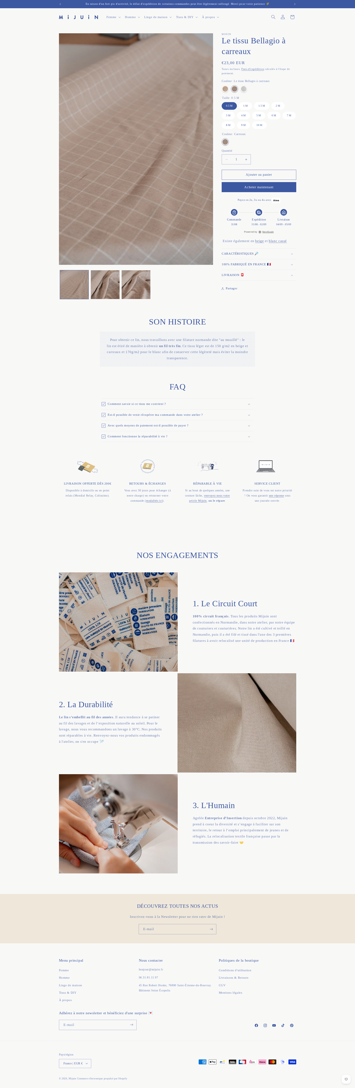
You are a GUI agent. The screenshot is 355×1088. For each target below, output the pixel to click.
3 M (228, 114)
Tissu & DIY (68, 992)
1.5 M (261, 104)
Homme (64, 977)
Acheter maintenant (258, 187)
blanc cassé (278, 241)
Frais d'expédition (252, 69)
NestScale (268, 232)
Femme (64, 970)
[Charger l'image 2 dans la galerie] (105, 284)
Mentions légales (230, 992)
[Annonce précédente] (60, 4)
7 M (289, 114)
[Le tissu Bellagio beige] (225, 88)
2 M (278, 104)
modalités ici (154, 500)
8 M (228, 124)
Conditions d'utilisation (235, 970)
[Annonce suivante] (294, 4)
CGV (222, 985)
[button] (113, 17)
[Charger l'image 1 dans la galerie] (74, 284)
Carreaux (225, 142)
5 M (258, 114)
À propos (65, 1000)
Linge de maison (70, 985)
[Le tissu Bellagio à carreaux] (234, 88)
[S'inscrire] (211, 929)
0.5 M (229, 104)
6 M (274, 114)
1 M (245, 104)
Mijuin (72, 1078)
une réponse (276, 495)
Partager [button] (231, 288)
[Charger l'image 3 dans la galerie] (136, 284)
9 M (243, 124)
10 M (259, 124)
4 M (243, 114)
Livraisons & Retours (234, 977)
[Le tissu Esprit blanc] (243, 88)
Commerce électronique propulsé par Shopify (102, 1078)
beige (259, 241)
